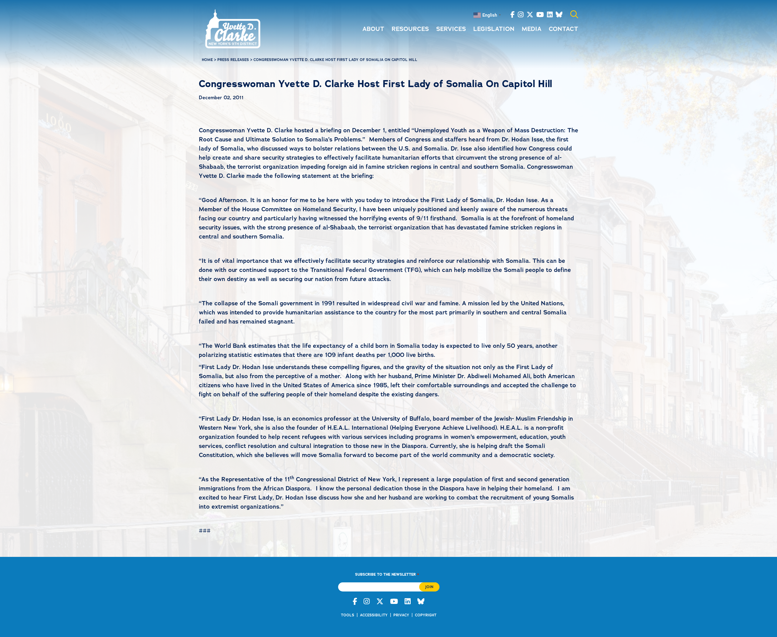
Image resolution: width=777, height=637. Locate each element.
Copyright (425, 615)
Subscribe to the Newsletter (387, 574)
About (373, 29)
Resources (410, 29)
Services (451, 29)
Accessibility (374, 615)
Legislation (493, 29)
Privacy (401, 615)
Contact (563, 29)
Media (531, 29)
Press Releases (233, 59)
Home (207, 59)
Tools (347, 615)
